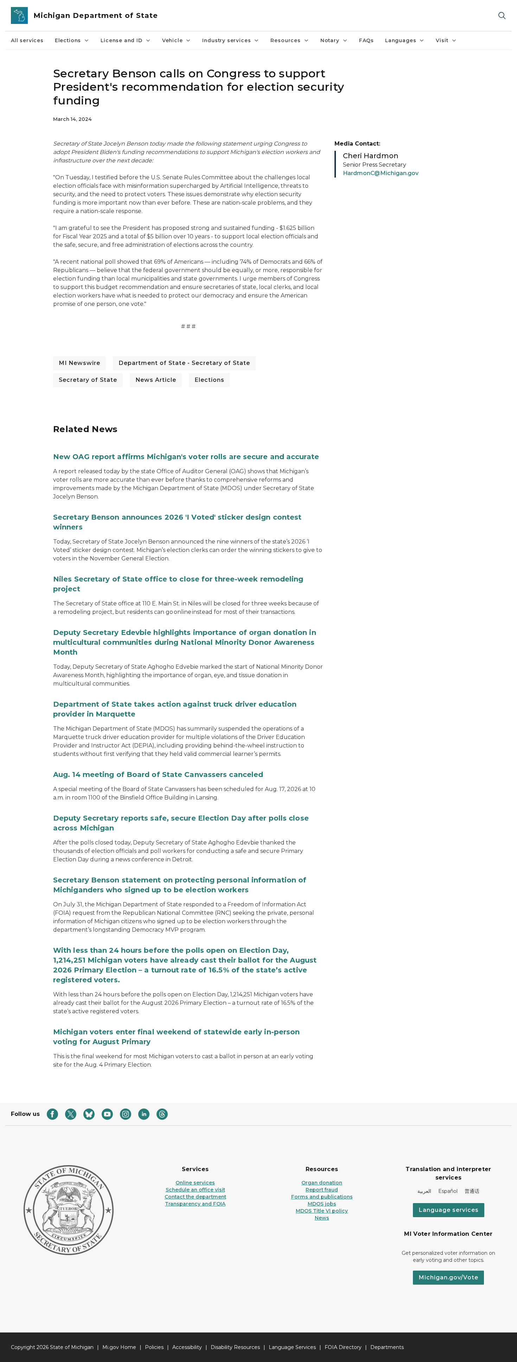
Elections (68, 40)
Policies (154, 1347)
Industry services (226, 40)
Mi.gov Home (119, 1347)
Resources (285, 40)
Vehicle (172, 40)
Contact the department (195, 1197)
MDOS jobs (322, 1204)
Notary (329, 40)
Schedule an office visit (195, 1190)
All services (27, 40)
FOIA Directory (343, 1347)
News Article (155, 380)
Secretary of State (88, 380)
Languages (400, 40)
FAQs (366, 40)
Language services (449, 1210)
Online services (195, 1183)
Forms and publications (322, 1197)
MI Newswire (79, 363)
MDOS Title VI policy (322, 1211)
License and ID (121, 40)
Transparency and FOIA (195, 1204)
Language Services (292, 1347)
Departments (387, 1347)
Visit (442, 40)
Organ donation (321, 1183)
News (322, 1218)
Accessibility (187, 1347)
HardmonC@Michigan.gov (381, 173)
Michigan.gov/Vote (448, 1277)
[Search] (502, 15)
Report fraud (322, 1190)
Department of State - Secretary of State (184, 363)
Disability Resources (235, 1347)
